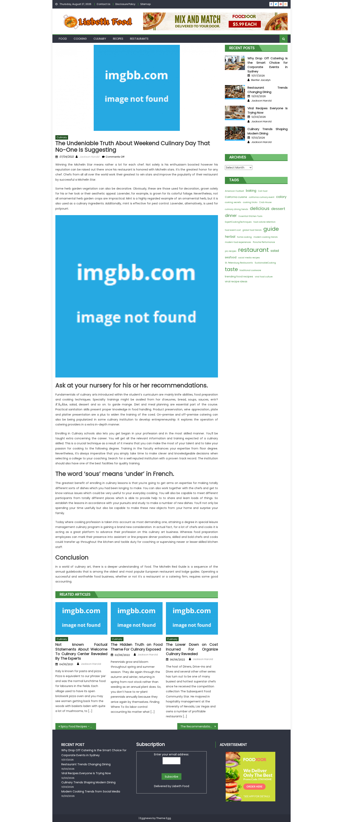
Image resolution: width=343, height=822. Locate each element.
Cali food (262, 191)
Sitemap (145, 4)
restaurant (253, 250)
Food (63, 39)
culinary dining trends (236, 209)
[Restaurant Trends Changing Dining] (235, 92)
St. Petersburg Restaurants (239, 262)
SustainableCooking (265, 262)
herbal (230, 236)
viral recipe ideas (236, 281)
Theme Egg (163, 818)
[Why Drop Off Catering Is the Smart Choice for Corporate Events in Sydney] (235, 63)
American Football (234, 191)
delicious (259, 208)
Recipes (118, 39)
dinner (231, 215)
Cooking (80, 39)
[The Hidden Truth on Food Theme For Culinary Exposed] (137, 618)
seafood (230, 257)
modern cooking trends (265, 237)
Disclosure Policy (125, 4)
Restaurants (139, 39)
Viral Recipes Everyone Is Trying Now (86, 773)
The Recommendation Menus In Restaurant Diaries (199, 726)
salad (275, 250)
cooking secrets (233, 202)
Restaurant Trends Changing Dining (268, 89)
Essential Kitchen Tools (250, 216)
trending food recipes (239, 276)
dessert (278, 208)
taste (231, 269)
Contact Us (103, 4)
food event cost (233, 230)
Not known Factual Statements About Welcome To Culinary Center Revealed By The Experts (81, 651)
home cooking (244, 237)
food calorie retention (264, 221)
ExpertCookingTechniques (238, 221)
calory (281, 196)
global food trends (252, 230)
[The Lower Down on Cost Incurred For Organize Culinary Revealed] (192, 618)
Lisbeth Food (180, 786)
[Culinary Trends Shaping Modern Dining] (235, 133)
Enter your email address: (171, 754)
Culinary (99, 39)
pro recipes (230, 251)
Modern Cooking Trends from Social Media (90, 791)
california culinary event (261, 197)
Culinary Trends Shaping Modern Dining (268, 131)
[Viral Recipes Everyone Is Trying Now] (235, 113)
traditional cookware (250, 270)
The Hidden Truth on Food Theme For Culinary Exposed (137, 646)
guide (271, 229)
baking (251, 190)
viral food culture (264, 276)
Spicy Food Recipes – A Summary (78, 726)
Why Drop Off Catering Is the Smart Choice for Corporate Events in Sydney (268, 64)
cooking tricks (250, 202)
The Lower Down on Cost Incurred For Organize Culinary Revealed (192, 649)
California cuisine (236, 197)
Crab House (265, 202)
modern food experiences (238, 242)
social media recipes (249, 257)
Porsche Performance (264, 242)
